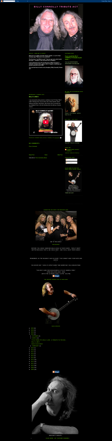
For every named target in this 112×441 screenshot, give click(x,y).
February (35, 346)
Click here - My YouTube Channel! (57, 438)
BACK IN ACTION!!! (37, 344)
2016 (32, 353)
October (35, 336)
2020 (32, 347)
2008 (32, 369)
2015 (32, 355)
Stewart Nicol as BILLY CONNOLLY (73, 150)
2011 (32, 363)
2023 (32, 332)
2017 (32, 351)
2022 (32, 334)
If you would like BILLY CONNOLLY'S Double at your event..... (73, 57)
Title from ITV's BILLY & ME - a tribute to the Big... (49, 340)
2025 (32, 328)
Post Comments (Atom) (41, 157)
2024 (32, 330)
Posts (68, 159)
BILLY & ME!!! (34, 97)
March (34, 338)
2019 (32, 349)
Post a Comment (33, 146)
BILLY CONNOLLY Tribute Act (56, 6)
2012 (32, 361)
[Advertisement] (38, 150)
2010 (32, 365)
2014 (32, 357)
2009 (32, 367)
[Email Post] (60, 137)
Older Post (60, 154)
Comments (69, 162)
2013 (32, 359)
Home (46, 154)
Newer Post (31, 154)
